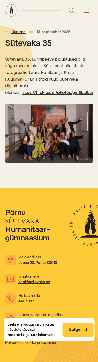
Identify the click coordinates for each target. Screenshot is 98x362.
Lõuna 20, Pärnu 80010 (37, 262)
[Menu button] (86, 10)
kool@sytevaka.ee (34, 281)
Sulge (75, 329)
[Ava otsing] (71, 10)
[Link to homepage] (11, 10)
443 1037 (26, 301)
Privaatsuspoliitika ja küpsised (30, 342)
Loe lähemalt (42, 335)
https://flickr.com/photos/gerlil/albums (60, 92)
